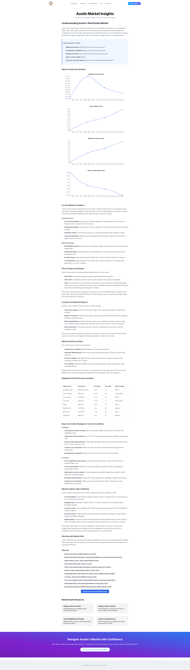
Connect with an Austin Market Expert (95, 591)
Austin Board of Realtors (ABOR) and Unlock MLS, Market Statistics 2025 (87, 586)
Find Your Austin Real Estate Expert (95, 649)
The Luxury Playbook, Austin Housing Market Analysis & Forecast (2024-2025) (89, 580)
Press (92, 665)
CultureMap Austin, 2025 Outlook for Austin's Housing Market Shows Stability (89, 573)
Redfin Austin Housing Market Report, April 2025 (80, 554)
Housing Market (93, 3)
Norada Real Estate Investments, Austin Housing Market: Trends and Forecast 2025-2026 (93, 557)
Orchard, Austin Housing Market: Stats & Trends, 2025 (81, 570)
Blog (101, 3)
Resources (82, 3)
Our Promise (108, 3)
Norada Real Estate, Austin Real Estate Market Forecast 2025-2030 (86, 583)
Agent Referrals (86, 665)
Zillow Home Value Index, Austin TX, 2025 (78, 564)
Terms (96, 665)
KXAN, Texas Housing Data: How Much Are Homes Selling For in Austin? (87, 567)
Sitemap (105, 665)
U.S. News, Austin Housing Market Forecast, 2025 (80, 577)
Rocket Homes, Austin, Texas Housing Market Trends (81, 560)
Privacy (100, 665)
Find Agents (74, 3)
